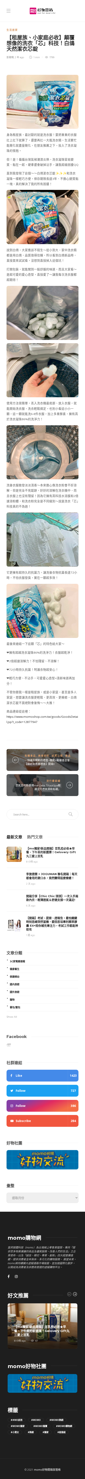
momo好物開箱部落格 (47, 1470)
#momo (36, 1419)
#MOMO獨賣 (40, 1426)
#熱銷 (31, 1432)
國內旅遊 (14, 984)
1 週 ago (30, 935)
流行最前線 (53, 780)
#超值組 (61, 1432)
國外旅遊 (14, 992)
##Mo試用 (16, 1419)
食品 (68, 755)
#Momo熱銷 (56, 1419)
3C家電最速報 (17, 961)
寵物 (12, 999)
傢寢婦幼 (14, 976)
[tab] (14, 837)
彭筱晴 (10, 57)
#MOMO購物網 (64, 1426)
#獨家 (45, 1432)
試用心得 (57, 755)
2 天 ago (30, 883)
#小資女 (15, 1432)
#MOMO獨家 (18, 1426)
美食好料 (43, 755)
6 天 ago (30, 905)
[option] (42, 1326)
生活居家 (12, 30)
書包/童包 (15, 1007)
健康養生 (14, 969)
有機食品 (30, 755)
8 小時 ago (32, 861)
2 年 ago (19, 57)
